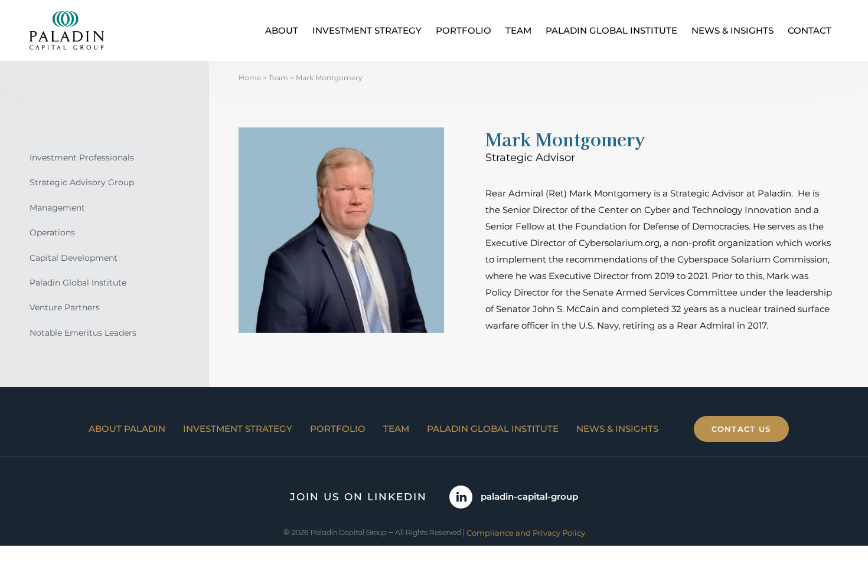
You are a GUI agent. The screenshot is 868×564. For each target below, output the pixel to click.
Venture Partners (65, 307)
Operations (52, 232)
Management (57, 207)
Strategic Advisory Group (82, 182)
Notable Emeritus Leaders (83, 332)
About (281, 30)
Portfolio (463, 30)
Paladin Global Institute (611, 30)
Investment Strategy (367, 30)
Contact (809, 30)
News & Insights (732, 30)
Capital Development (74, 258)
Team (518, 30)
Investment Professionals (82, 157)
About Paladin (127, 428)
